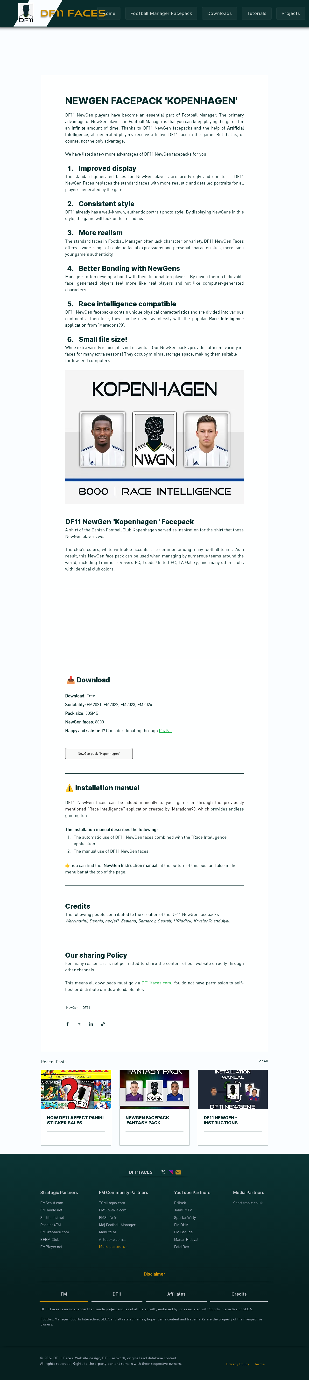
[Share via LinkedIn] (91, 1024)
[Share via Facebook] (67, 1024)
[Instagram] (171, 1172)
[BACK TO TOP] (6, 1355)
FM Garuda (183, 1231)
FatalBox (181, 1246)
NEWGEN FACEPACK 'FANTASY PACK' (147, 1120)
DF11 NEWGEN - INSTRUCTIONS (221, 1120)
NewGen (72, 1007)
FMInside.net (51, 1210)
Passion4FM (50, 1224)
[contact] (178, 1172)
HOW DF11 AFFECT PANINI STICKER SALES (75, 1120)
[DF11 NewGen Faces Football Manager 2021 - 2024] (233, 1089)
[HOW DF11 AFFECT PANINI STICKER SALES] (76, 1089)
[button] (219, 13)
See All (263, 1061)
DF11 (86, 1007)
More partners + (113, 1246)
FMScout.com (51, 1202)
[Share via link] (103, 1024)
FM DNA (181, 1224)
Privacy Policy (237, 1364)
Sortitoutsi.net (52, 1217)
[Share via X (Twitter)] (79, 1024)
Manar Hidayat (186, 1239)
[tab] (64, 1294)
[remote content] (154, 624)
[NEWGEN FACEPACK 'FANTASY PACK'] (155, 1089)
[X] (163, 1172)
